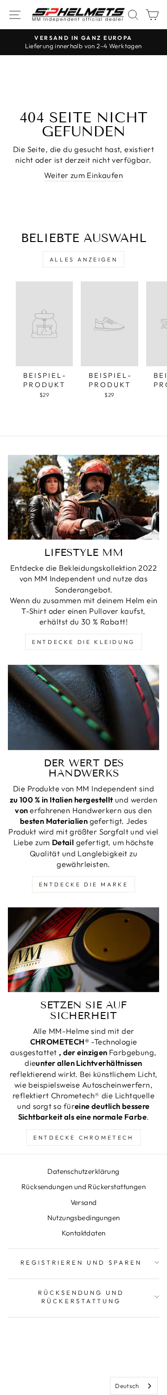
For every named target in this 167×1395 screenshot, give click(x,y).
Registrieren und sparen (80, 1262)
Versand (84, 1202)
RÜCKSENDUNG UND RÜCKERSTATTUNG (81, 1297)
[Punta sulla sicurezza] (83, 949)
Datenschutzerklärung (83, 1171)
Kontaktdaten (84, 1233)
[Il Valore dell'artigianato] (83, 707)
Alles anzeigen (83, 259)
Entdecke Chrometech (83, 1137)
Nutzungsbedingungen (83, 1217)
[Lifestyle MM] (83, 497)
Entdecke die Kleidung (83, 641)
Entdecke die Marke (83, 884)
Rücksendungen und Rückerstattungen (83, 1186)
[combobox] (134, 1386)
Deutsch (127, 1385)
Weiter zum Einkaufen (83, 175)
